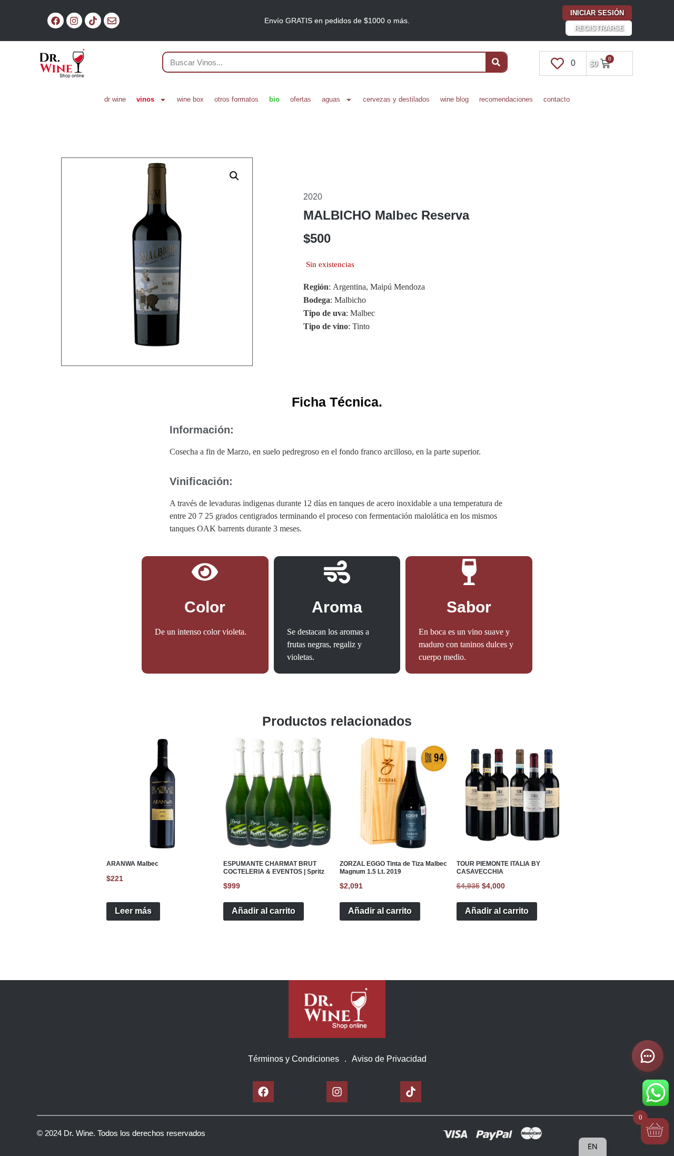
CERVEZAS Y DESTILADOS (396, 99)
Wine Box (190, 99)
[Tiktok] (93, 21)
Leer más (133, 910)
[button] (234, 175)
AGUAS (331, 99)
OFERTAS (300, 99)
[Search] (496, 62)
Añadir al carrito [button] (263, 910)
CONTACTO (556, 99)
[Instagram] (74, 21)
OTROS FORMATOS (236, 99)
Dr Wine (115, 99)
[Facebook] (55, 21)
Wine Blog (454, 99)
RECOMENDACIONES (506, 99)
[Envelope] (112, 21)
